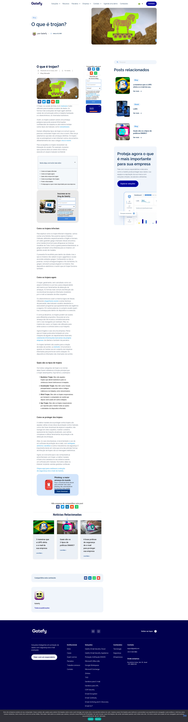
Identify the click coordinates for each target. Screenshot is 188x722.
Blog (41, 73)
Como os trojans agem (48, 174)
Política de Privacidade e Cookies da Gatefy (65, 212)
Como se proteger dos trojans (50, 179)
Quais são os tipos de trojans (49, 176)
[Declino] (185, 716)
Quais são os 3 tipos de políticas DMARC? (67, 542)
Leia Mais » (39, 553)
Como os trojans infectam (48, 171)
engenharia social (51, 301)
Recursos (65, 4)
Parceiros (75, 4)
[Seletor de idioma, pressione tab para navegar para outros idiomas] (140, 3)
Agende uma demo (111, 4)
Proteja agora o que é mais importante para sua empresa (58, 184)
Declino (98, 719)
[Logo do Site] (36, 3)
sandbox (47, 446)
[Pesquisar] (117, 62)
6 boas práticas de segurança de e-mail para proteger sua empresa (90, 545)
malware (64, 106)
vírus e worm (66, 140)
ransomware (64, 127)
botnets (57, 347)
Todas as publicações (41, 608)
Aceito (91, 719)
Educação (47, 73)
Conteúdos (124, 4)
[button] (34, 18)
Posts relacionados (47, 181)
